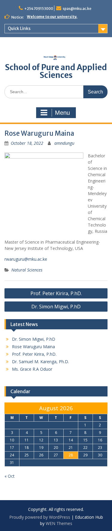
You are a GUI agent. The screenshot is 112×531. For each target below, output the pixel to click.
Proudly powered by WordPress (39, 517)
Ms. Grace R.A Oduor (32, 369)
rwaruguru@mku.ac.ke (25, 259)
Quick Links (19, 28)
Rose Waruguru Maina (33, 346)
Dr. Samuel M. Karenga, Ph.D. (40, 361)
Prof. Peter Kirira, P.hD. (56, 293)
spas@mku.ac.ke (77, 8)
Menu (62, 112)
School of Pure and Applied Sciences (56, 71)
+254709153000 (38, 8)
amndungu (64, 143)
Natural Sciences (26, 270)
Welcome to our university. (52, 16)
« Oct (9, 476)
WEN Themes (59, 523)
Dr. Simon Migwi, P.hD (56, 306)
